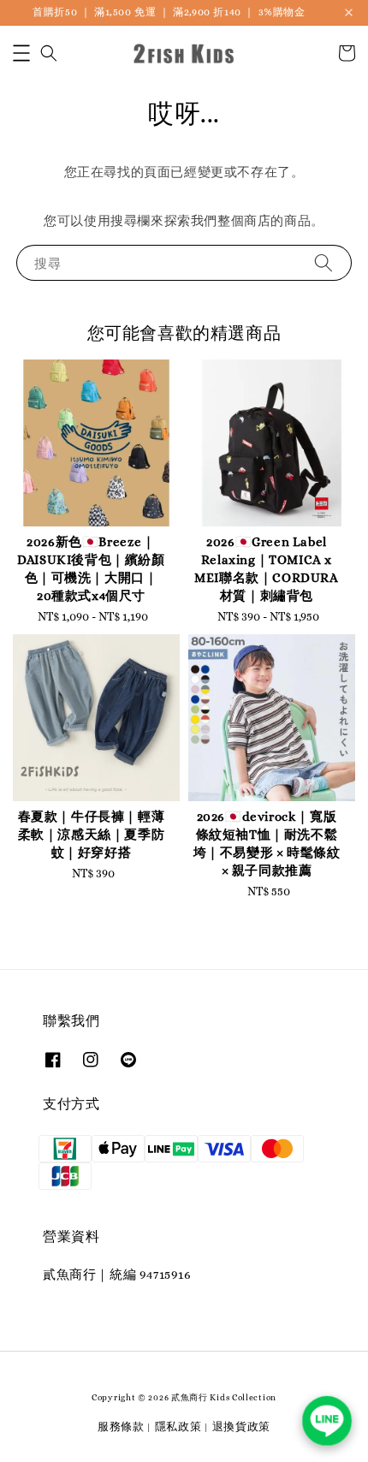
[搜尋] (323, 262)
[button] (21, 53)
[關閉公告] (348, 12)
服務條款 (121, 1426)
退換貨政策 (241, 1426)
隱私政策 (178, 1426)
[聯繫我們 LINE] (327, 1421)
